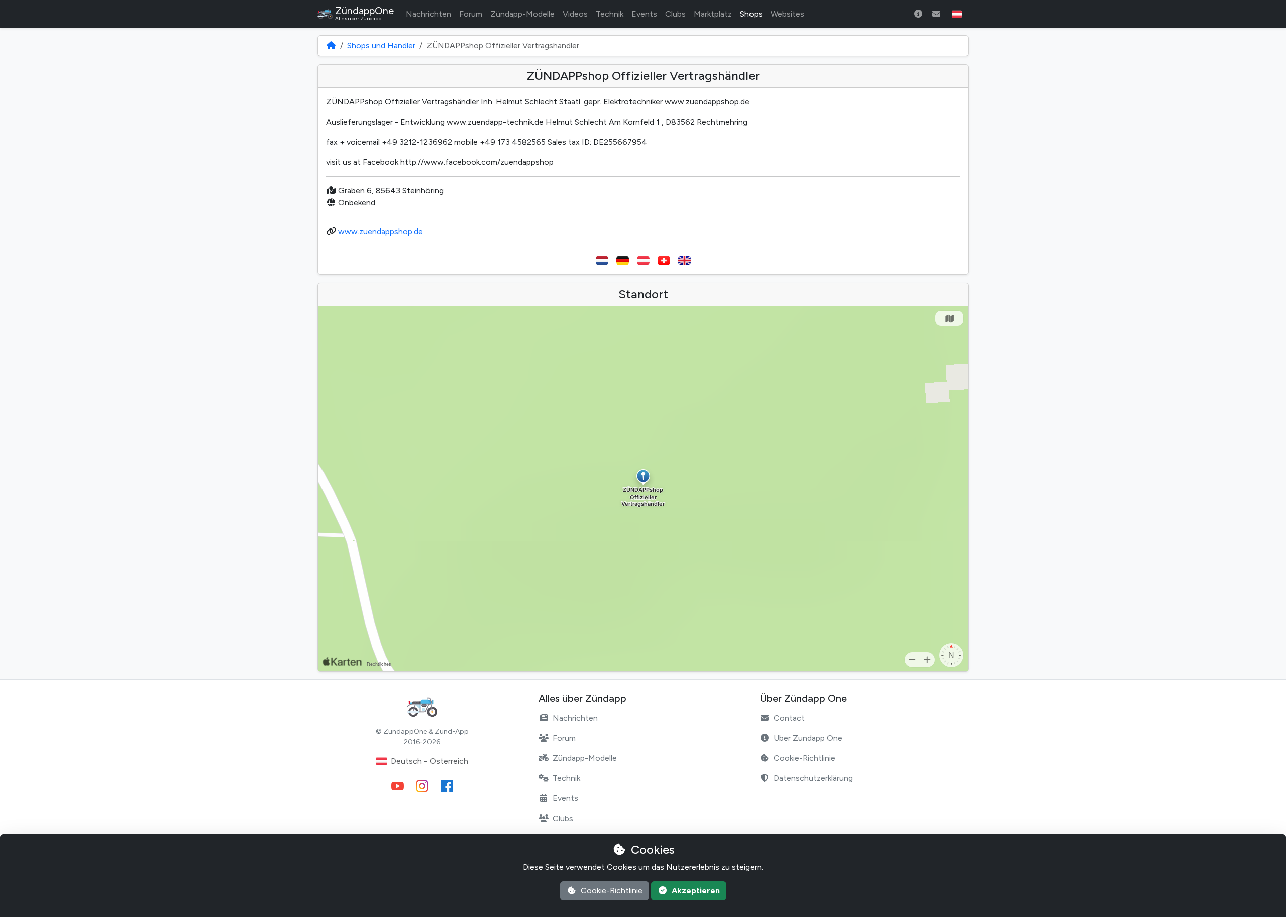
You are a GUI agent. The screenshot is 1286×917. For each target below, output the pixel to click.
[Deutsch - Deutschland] (622, 260)
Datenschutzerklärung (813, 778)
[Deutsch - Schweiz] (664, 260)
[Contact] (936, 14)
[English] (684, 260)
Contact (789, 718)
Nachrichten (428, 14)
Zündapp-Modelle (522, 14)
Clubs (675, 14)
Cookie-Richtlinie (804, 758)
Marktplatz (713, 14)
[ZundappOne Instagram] (422, 785)
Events (644, 14)
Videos (575, 14)
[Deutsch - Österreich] (643, 260)
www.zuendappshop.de (380, 231)
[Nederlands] (602, 260)
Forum (470, 14)
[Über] (918, 14)
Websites (787, 14)
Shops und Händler (381, 45)
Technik (609, 14)
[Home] (331, 45)
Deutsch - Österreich (429, 761)
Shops (751, 14)
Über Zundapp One (808, 738)
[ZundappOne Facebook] (447, 785)
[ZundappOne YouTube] (397, 785)
